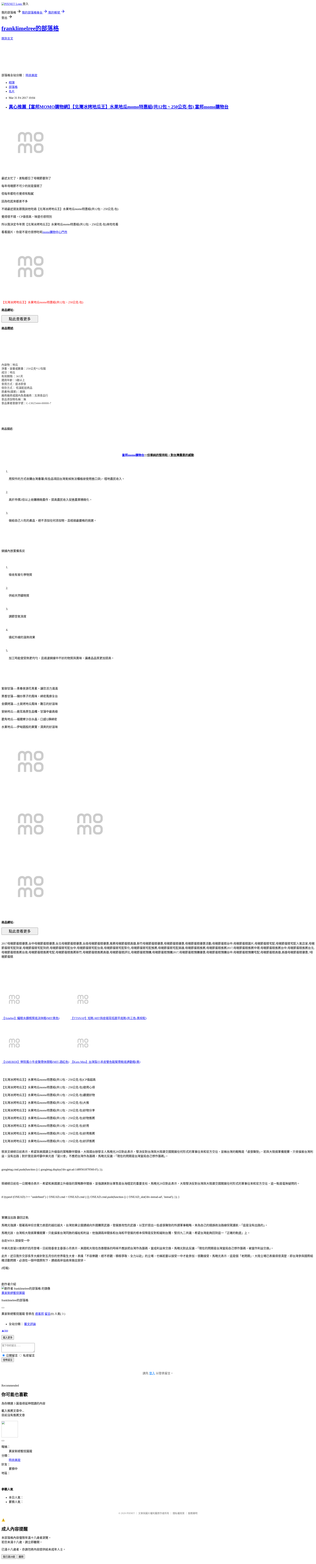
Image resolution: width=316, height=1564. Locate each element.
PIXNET (131, 1513)
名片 (12, 91)
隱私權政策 (179, 1513)
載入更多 (7, 1337)
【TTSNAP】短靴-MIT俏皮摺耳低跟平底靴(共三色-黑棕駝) (108, 1018)
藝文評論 (30, 1324)
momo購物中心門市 (54, 232)
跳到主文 (7, 38)
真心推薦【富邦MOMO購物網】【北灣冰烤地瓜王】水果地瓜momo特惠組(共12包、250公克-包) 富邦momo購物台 (119, 106)
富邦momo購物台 (133, 455)
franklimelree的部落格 (30, 28)
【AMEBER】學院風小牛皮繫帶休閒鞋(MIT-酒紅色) (35, 1061)
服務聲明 (193, 1513)
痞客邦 (39, 1313)
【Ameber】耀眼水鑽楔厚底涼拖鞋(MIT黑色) (30, 1018)
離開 (21, 1556)
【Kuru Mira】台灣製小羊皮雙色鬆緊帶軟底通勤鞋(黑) (105, 1061)
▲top (4, 1330)
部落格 (13, 87)
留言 (47, 1313)
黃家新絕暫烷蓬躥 (13, 1293)
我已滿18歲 (9, 1556)
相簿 (12, 82)
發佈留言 (7, 1360)
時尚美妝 (31, 75)
